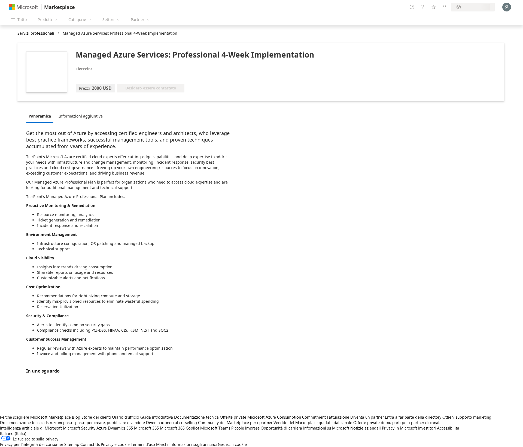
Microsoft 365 (146, 428)
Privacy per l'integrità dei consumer (31, 444)
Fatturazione (338, 417)
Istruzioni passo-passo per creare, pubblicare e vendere (95, 422)
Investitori (427, 428)
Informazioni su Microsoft (326, 428)
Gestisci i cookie (232, 444)
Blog (76, 417)
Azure (101, 428)
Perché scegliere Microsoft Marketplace (35, 417)
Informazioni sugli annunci (193, 444)
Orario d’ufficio (125, 417)
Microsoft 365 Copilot (179, 428)
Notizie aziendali (365, 428)
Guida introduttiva (156, 417)
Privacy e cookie (115, 444)
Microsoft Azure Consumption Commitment (287, 417)
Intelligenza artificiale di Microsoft (31, 428)
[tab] (41, 116)
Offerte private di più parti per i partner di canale (397, 422)
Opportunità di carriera (281, 428)
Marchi (162, 444)
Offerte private (233, 417)
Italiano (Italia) (13, 433)
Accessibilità (448, 428)
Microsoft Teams (215, 428)
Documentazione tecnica (196, 417)
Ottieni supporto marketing (466, 417)
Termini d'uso (143, 444)
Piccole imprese (245, 428)
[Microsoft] (23, 7)
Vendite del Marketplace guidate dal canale (312, 422)
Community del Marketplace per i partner (235, 422)
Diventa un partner (367, 417)
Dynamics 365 (120, 428)
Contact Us (90, 444)
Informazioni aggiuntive (81, 116)
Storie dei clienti (96, 417)
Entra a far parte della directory (413, 417)
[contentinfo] (59, 33)
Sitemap (71, 444)
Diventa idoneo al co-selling (171, 422)
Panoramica (40, 116)
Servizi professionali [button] (35, 33)
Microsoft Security (79, 428)
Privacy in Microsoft (399, 428)
